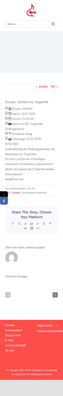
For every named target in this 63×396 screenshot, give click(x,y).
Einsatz (16, 192)
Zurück (43, 86)
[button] (7, 295)
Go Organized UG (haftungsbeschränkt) (32, 374)
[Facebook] (4, 201)
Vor (53, 86)
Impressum (44, 325)
